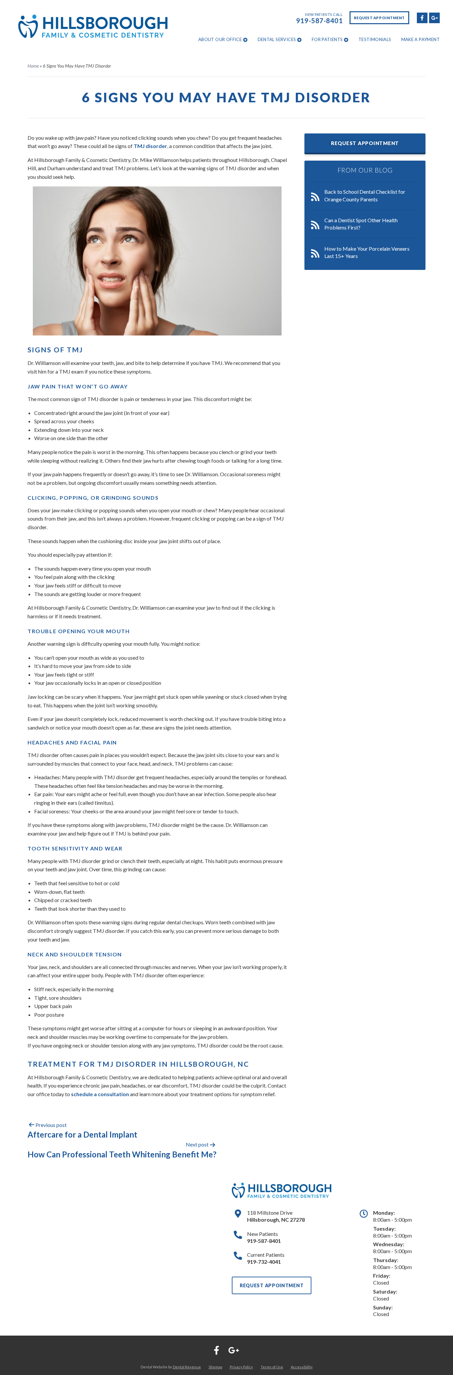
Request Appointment (379, 18)
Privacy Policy (241, 1367)
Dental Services (277, 39)
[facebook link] (421, 17)
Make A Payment (420, 39)
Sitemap (215, 1367)
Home (33, 66)
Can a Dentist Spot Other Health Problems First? (361, 223)
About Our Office (220, 39)
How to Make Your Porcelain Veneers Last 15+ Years (367, 252)
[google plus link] (434, 17)
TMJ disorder (150, 146)
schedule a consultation (100, 1094)
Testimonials (374, 39)
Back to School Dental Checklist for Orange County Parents (364, 195)
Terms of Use (272, 1367)
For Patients (327, 39)
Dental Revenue (187, 1367)
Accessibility (302, 1367)
